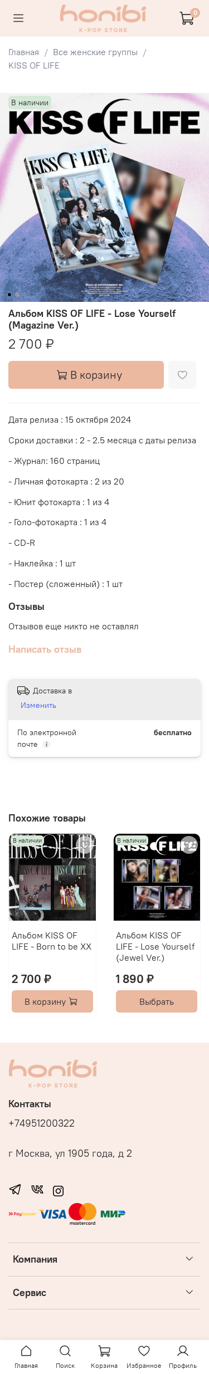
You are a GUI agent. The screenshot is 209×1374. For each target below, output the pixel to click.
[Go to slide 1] (9, 294)
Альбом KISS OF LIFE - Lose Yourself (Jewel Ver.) (155, 945)
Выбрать (156, 1001)
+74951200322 (41, 1123)
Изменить (38, 705)
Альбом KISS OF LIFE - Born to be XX (51, 940)
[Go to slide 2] (16, 294)
